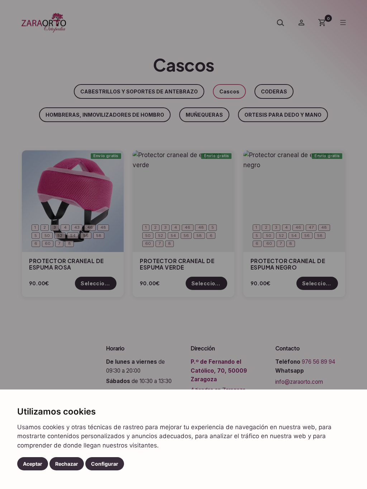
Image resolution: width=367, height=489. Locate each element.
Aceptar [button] (32, 464)
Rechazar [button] (66, 464)
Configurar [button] (104, 464)
